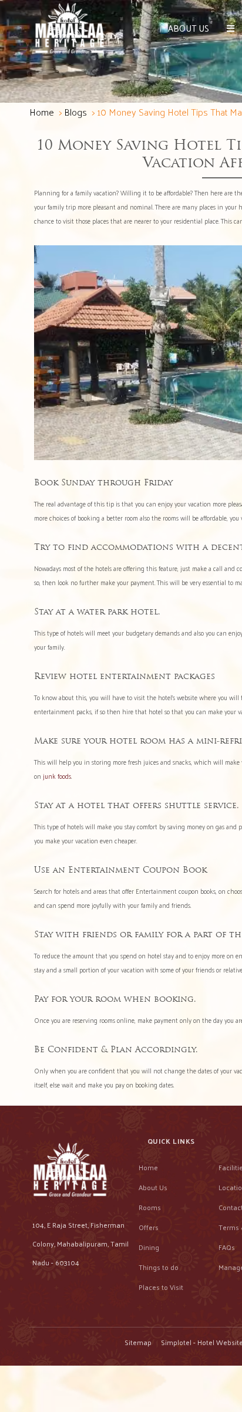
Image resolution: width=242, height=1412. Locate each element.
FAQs (227, 1247)
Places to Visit (161, 1287)
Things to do (159, 1267)
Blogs (75, 111)
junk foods (57, 776)
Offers (149, 1227)
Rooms (150, 1207)
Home (41, 111)
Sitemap (138, 1342)
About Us (188, 28)
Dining (149, 1247)
